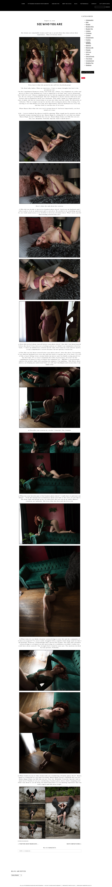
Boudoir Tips (89, 29)
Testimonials (84, 4)
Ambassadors (89, 20)
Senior (88, 54)
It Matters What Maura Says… (28, 843)
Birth (87, 22)
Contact (93, 4)
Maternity (88, 45)
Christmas (88, 33)
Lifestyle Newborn (88, 42)
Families (88, 40)
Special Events (90, 56)
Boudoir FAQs (90, 26)
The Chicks (89, 58)
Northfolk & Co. (87, 885)
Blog (75, 4)
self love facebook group (62, 85)
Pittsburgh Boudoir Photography (38, 4)
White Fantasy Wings (74, 843)
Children (88, 31)
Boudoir (26, 841)
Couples (88, 35)
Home (23, 4)
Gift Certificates (105, 4)
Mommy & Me (89, 47)
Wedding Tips (89, 63)
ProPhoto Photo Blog (69, 885)
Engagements (89, 37)
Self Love (88, 52)
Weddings (88, 65)
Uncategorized (90, 61)
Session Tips (56, 4)
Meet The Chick (66, 4)
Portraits (88, 50)
